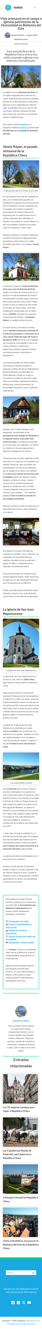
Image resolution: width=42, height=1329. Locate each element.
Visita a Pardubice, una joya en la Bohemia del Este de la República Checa (21, 1244)
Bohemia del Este (21, 44)
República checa (21, 39)
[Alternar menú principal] (34, 7)
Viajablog (18, 7)
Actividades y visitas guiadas (21, 942)
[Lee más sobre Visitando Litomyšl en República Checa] (20, 1179)
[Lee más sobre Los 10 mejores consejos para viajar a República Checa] (20, 1089)
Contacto (31, 1324)
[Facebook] (13, 1302)
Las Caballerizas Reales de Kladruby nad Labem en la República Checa (17, 1154)
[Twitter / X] (24, 1302)
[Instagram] (18, 1302)
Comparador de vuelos (18, 921)
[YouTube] (29, 1302)
